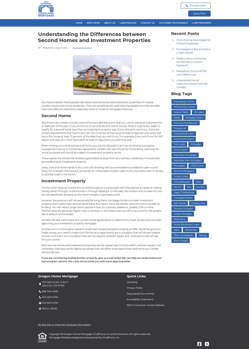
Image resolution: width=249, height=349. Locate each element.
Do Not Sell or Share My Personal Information (64, 324)
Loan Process (128, 23)
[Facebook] (199, 344)
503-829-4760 (198, 5)
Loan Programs (201, 23)
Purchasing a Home (82, 48)
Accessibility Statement (140, 299)
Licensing (132, 282)
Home (79, 23)
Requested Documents (140, 293)
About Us (109, 23)
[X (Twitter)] (207, 344)
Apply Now (199, 13)
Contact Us (148, 23)
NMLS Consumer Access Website (145, 305)
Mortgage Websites (60, 337)
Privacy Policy (135, 288)
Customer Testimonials (173, 23)
